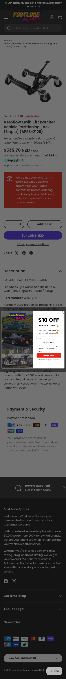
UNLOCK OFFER (48, 355)
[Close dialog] (62, 312)
